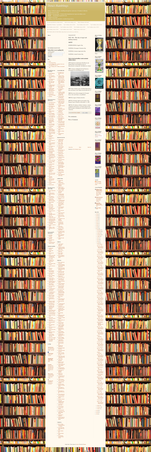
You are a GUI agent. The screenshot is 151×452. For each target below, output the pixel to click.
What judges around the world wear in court (52, 208)
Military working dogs (61, 131)
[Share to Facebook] (86, 112)
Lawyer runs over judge (52, 141)
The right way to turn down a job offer (61, 73)
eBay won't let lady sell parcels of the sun (52, 174)
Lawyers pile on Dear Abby (51, 274)
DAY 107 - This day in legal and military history (100, 316)
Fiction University (99, 197)
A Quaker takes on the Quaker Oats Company (52, 86)
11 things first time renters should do (61, 201)
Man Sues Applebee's (50, 177)
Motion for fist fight (52, 337)
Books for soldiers (61, 79)
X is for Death (99, 254)
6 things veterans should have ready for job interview (61, 76)
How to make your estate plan (61, 263)
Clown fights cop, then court (52, 147)
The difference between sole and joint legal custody (61, 291)
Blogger (84, 444)
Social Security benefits (60, 408)
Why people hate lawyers (51, 325)
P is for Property (100, 300)
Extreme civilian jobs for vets (61, 115)
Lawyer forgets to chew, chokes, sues (52, 116)
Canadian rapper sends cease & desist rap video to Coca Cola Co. (52, 90)
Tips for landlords (61, 196)
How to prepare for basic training (61, 87)
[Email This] (82, 112)
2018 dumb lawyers (52, 102)
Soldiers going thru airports (61, 127)
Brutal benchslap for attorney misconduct (51, 152)
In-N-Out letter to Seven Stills (52, 80)
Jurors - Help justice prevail (60, 143)
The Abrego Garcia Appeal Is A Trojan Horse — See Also (51, 349)
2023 (97, 218)
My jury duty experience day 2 (61, 155)
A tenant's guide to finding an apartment (61, 184)
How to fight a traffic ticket (60, 253)
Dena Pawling (98, 181)
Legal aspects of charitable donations (61, 371)
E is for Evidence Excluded (100, 375)
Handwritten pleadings (51, 136)
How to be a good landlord (61, 198)
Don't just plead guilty (61, 434)
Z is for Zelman (99, 244)
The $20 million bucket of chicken (52, 114)
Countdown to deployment (60, 111)
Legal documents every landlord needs (61, 207)
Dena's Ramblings (58, 5)
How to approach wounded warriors (61, 99)
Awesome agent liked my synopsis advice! (55, 22)
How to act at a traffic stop (60, 251)
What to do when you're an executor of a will (61, 353)
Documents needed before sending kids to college (61, 269)
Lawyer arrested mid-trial (51, 164)
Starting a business (61, 399)
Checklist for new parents (61, 397)
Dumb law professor (50, 269)
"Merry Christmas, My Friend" (83, 22)
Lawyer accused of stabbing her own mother (52, 143)
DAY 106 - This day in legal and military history (100, 319)
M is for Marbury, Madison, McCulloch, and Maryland (100, 324)
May (98, 241)
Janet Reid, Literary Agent (99, 203)
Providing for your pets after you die (61, 274)
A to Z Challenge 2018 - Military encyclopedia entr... (57, 67)
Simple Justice (50, 353)
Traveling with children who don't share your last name (61, 310)
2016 (97, 410)
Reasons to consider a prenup (61, 318)
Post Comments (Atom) (77, 149)
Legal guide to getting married (60, 340)
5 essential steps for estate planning (61, 304)
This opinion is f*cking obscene (51, 197)
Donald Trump (51, 92)
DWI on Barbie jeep (60, 431)
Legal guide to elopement (60, 415)
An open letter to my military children (61, 89)
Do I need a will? (61, 289)
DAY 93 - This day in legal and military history (100, 393)
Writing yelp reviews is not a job (52, 217)
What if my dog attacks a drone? (51, 296)
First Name (50, 53)
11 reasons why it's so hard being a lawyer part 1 (52, 289)
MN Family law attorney (51, 240)
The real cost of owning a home (61, 323)
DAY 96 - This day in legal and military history (100, 378)
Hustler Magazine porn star (52, 74)
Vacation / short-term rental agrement (61, 191)
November (99, 231)
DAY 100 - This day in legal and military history (100, 355)
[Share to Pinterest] (87, 112)
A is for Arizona (99, 399)
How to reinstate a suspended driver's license (61, 256)
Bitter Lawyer (50, 373)
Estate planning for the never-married (61, 395)
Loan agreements (61, 410)
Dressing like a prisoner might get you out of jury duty (61, 167)
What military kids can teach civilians (61, 122)
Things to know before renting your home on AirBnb (61, 188)
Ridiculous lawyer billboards (52, 332)
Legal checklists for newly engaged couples (61, 365)
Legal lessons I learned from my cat (51, 298)
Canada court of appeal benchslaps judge (52, 194)
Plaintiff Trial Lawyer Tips (50, 359)
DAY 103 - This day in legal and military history (100, 339)
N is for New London (99, 313)
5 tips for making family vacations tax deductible (61, 325)
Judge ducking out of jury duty (61, 175)
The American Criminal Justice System (61, 436)
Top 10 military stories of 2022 (93, 27)
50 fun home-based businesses (61, 351)
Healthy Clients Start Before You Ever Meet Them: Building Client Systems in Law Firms (51, 368)
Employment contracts (51, 249)
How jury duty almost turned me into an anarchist (61, 163)
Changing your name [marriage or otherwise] (61, 334)
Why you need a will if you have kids (61, 343)
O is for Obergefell (99, 307)
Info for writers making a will (70, 22)
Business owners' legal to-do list (61, 362)
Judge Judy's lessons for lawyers (52, 320)
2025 (97, 215)
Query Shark (98, 207)
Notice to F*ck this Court (52, 315)
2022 (97, 220)
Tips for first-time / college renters (61, 213)
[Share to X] (85, 112)
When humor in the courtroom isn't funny (52, 157)
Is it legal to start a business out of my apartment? (61, 232)
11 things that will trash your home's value (61, 376)
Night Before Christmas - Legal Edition (54, 24)
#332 (97, 208)
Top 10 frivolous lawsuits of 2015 (51, 124)
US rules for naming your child (61, 306)
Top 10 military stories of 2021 (79, 27)
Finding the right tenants (61, 238)
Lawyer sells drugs (52, 160)
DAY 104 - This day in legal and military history (100, 333)
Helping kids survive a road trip (61, 277)
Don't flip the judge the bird (52, 264)
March (98, 405)
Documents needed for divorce (61, 348)
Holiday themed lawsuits (51, 111)
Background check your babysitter (61, 316)
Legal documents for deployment (61, 97)
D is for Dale (99, 380)
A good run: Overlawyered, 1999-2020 (50, 383)
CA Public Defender (50, 238)
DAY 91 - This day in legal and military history (100, 402)
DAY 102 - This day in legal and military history (100, 344)
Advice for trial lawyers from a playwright (60, 147)
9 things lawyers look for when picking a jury (61, 140)
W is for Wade (99, 259)
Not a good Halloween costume (61, 108)
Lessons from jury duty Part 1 (61, 158)
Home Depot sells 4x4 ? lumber (52, 107)
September (99, 234)
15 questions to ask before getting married (61, 412)
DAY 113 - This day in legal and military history (100, 282)
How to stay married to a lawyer (52, 318)
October (98, 233)
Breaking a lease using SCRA (61, 229)
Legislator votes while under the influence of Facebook (51, 307)
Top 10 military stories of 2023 (52, 29)
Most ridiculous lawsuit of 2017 (51, 104)
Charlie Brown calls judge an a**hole (52, 311)
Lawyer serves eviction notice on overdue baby (52, 278)
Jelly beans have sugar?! (51, 109)
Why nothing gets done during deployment (61, 119)
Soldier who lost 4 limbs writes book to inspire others (61, 102)
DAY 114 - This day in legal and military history (100, 279)
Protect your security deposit (60, 227)
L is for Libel (99, 330)
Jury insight (51, 258)
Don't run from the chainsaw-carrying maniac (52, 133)
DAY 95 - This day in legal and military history (100, 383)
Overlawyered (50, 381)
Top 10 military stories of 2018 (96, 24)
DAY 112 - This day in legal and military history (100, 287)
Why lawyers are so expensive (52, 327)
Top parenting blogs (60, 313)
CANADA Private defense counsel (52, 243)
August (98, 236)
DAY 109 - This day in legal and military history (100, 303)
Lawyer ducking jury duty (61, 173)
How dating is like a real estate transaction (52, 340)
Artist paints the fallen (61, 129)
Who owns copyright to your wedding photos (61, 401)
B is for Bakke (99, 391)
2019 (97, 225)
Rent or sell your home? (61, 211)
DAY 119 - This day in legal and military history (100, 252)
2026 (97, 214)
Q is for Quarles (99, 295)
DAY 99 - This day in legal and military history (100, 359)
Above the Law (50, 347)
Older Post (89, 147)
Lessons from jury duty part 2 (61, 160)
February (99, 407)
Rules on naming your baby (51, 276)
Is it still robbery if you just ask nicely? (52, 313)
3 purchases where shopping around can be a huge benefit (51, 376)
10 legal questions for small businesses (61, 368)
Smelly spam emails (51, 251)
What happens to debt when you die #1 (61, 388)
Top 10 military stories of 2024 (66, 29)
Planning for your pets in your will (61, 272)
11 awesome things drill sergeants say (61, 124)
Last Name (50, 55)
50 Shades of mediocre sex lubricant (51, 170)
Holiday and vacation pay (60, 374)
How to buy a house (60, 297)
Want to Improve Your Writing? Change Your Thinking (99, 200)
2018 (97, 226)
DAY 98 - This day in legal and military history (100, 364)
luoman (77, 444)
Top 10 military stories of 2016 (69, 24)
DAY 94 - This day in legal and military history (100, 388)
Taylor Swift (60, 145)
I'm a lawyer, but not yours (52, 287)
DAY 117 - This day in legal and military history (100, 262)
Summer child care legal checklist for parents (61, 418)
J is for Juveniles (100, 341)
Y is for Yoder (99, 249)
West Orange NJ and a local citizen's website (52, 76)
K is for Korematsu (99, 336)
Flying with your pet (61, 302)
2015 (97, 412)
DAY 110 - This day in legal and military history (100, 298)
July (98, 238)
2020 (97, 223)
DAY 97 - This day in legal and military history (100, 371)
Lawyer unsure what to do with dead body (51, 335)
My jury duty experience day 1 (61, 153)
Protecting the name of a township (52, 95)
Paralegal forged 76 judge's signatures (52, 282)
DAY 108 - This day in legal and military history (100, 309)
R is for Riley (99, 290)
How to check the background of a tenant (61, 235)
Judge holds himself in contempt (52, 223)
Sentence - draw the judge (52, 225)
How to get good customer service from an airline (61, 286)
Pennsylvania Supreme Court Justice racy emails (52, 199)
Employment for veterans (61, 134)
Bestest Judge (51, 206)
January (98, 408)
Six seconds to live (61, 84)
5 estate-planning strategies (61, 382)
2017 (97, 228)
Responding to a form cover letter (51, 304)
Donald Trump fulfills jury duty (61, 170)
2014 (97, 413)
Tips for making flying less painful (61, 338)
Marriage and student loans (60, 346)
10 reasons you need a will (60, 404)
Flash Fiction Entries (52, 62)
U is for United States (99, 271)
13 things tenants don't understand (61, 194)
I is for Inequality (100, 347)
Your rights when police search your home (61, 428)
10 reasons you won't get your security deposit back (60, 223)
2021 (97, 222)
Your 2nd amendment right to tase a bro (52, 214)
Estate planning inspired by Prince (61, 332)
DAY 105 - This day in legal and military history (100, 327)
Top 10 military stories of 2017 (83, 24)
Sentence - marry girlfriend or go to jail (52, 228)
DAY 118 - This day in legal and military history (100, 257)
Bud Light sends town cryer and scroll (51, 82)
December (99, 229)
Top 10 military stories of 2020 (66, 27)
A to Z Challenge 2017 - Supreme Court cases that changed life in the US (56, 64)
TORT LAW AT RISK (50, 361)
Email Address (50, 52)
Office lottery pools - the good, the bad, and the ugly (61, 357)
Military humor (60, 116)
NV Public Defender (50, 235)
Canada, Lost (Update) (50, 355)
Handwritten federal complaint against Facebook (52, 129)
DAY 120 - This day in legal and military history (100, 246)
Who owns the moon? (51, 253)
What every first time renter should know (61, 216)
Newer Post (71, 147)
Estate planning (60, 406)
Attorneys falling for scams (52, 162)
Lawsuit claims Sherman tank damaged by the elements (51, 121)
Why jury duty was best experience (61, 150)
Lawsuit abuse (51, 118)
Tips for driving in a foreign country (61, 284)
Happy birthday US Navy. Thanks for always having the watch (61, 82)
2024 (97, 217)
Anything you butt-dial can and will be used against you (52, 220)
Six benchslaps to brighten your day (52, 155)
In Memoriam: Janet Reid (99, 205)
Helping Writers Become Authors (99, 190)
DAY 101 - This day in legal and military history (100, 349)
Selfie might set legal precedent (51, 271)
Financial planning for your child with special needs (61, 265)
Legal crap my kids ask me (52, 330)
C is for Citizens (99, 385)
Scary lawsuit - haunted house (51, 149)
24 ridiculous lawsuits (51, 127)
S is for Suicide (99, 285)
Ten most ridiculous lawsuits (52, 183)
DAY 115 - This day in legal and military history (100, 273)
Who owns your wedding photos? (61, 294)
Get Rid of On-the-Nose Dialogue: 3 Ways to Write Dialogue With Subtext (99, 193)
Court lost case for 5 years (52, 211)
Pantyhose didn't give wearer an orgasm (51, 179)
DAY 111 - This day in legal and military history (100, 293)
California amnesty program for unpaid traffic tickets (61, 248)
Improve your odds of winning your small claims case (52, 256)
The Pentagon (60, 112)
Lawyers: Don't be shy (52, 266)
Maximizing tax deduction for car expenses (61, 329)
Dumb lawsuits (51, 184)
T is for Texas (99, 276)
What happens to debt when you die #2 (61, 391)
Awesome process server (52, 323)
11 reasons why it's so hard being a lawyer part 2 (52, 292)
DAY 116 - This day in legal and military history (100, 267)
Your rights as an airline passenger (61, 279)
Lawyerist (49, 364)
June (98, 239)
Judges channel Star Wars (52, 191)
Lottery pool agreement (60, 360)
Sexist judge (51, 204)
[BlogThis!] (83, 112)
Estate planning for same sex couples (61, 299)
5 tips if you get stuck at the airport (61, 380)
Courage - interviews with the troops (61, 105)
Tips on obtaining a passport (61, 281)
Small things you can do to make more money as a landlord (61, 204)
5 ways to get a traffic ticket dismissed (60, 244)
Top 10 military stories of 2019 (52, 27)
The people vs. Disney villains (51, 284)
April (98, 242)
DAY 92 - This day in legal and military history (100, 397)
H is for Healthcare (99, 353)
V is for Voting (99, 265)
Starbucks (50, 96)
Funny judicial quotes (51, 203)
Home (80, 147)
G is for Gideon (99, 362)
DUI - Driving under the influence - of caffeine (61, 425)
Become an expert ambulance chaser (52, 301)
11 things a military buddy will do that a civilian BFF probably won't (61, 94)
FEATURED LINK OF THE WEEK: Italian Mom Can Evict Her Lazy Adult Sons (62, 31)
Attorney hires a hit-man (51, 138)
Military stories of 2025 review (79, 29)
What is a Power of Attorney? (61, 320)
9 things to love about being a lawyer (51, 261)
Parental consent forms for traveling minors (61, 385)
